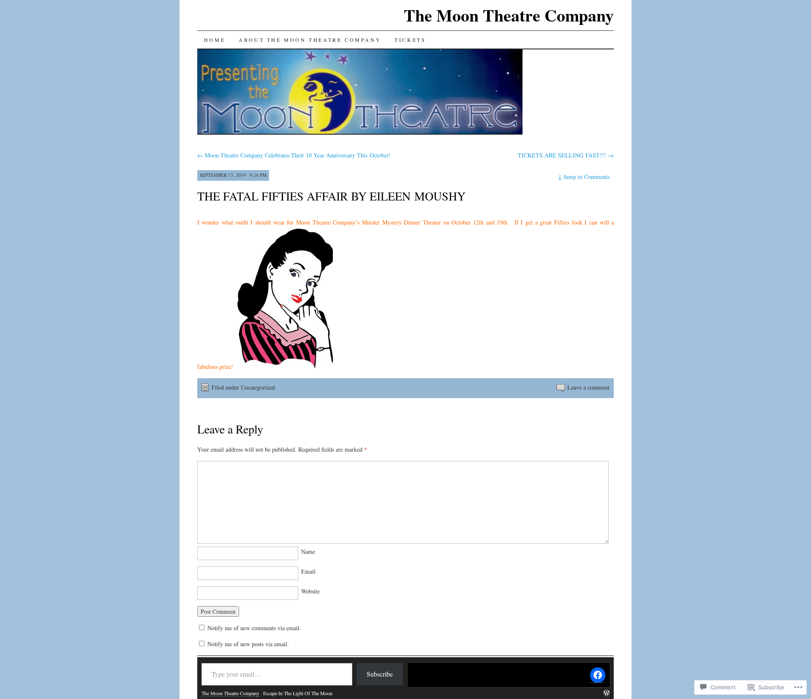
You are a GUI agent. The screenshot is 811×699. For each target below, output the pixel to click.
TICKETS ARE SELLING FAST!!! (566, 155)
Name (308, 551)
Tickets (410, 39)
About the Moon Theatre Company (310, 39)
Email (308, 571)
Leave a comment (588, 387)
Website (310, 591)
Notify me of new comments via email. (254, 628)
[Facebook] (597, 675)
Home (214, 39)
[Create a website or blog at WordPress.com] (607, 693)
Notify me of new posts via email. (248, 644)
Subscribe (380, 673)
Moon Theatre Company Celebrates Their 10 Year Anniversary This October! (294, 155)
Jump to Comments (584, 177)
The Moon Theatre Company (509, 15)
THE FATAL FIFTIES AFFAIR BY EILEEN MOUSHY (331, 196)
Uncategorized (258, 387)
